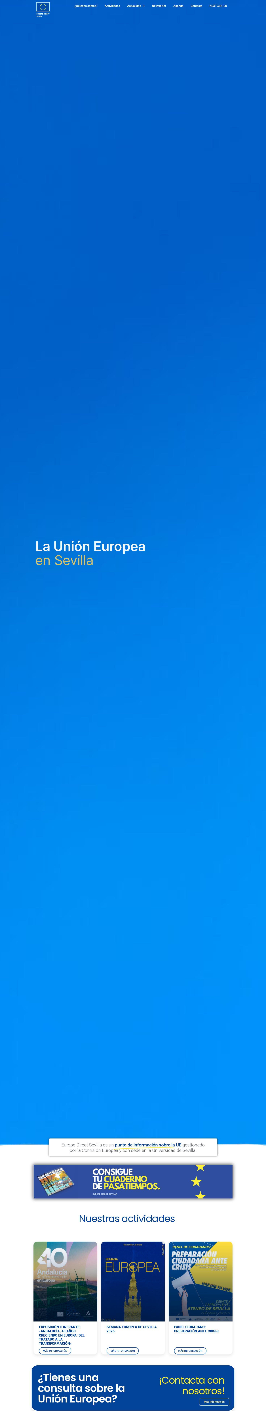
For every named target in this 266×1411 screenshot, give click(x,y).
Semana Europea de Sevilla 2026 (132, 1329)
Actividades (112, 6)
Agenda (178, 6)
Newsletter (159, 6)
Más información (55, 1350)
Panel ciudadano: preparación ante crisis (196, 1329)
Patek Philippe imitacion (178, 1221)
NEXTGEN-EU (218, 6)
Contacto (196, 6)
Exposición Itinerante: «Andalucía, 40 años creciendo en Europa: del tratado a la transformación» (62, 1335)
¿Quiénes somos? (86, 6)
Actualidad (134, 6)
